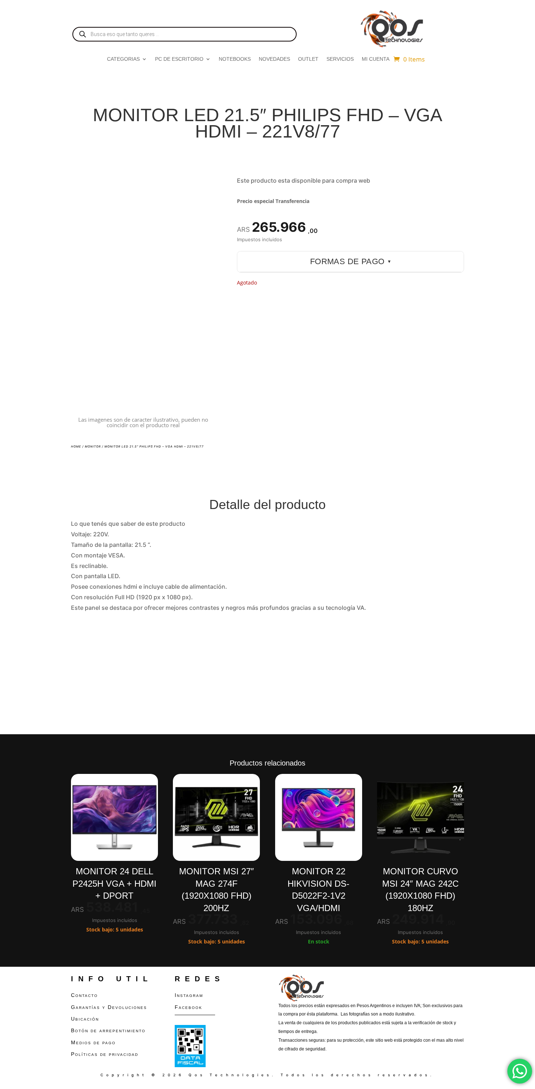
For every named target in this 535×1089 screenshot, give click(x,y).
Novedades (274, 59)
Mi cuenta (375, 59)
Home (76, 446)
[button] (203, 187)
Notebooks (235, 59)
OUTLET (308, 59)
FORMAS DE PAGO (350, 261)
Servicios (340, 59)
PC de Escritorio (179, 59)
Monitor (93, 446)
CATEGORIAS (123, 59)
